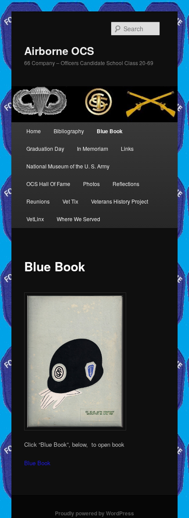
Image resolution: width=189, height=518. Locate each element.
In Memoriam (92, 148)
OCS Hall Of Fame (48, 183)
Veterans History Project (119, 201)
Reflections (126, 183)
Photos (91, 183)
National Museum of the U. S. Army (67, 166)
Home (33, 131)
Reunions (38, 201)
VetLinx (35, 219)
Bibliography (69, 131)
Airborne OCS (59, 50)
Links (127, 148)
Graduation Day (45, 148)
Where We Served (78, 219)
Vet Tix (70, 201)
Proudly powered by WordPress (94, 513)
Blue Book (110, 131)
